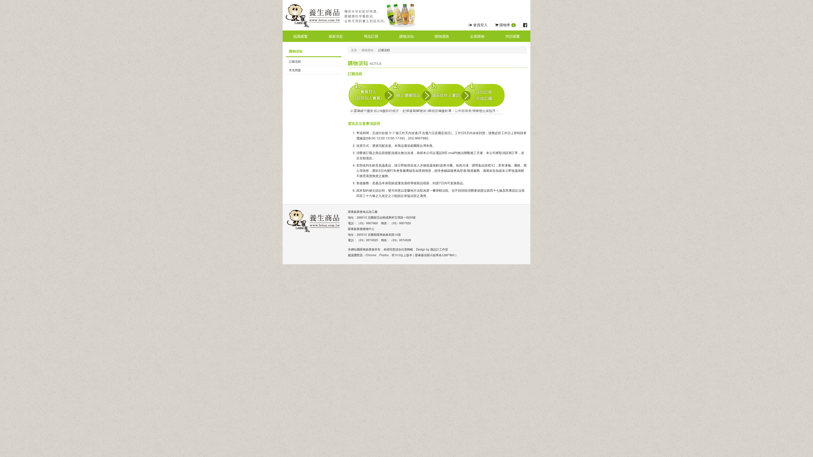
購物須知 (406, 36)
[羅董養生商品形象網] (353, 15)
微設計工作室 (439, 249)
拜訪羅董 (512, 36)
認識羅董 (300, 36)
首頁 (354, 50)
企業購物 (477, 36)
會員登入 (480, 24)
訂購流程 (295, 61)
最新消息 (336, 36)
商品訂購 (371, 36)
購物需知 (367, 50)
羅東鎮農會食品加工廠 (362, 211)
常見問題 (295, 70)
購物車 (506, 24)
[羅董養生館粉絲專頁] (525, 24)
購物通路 (442, 36)
